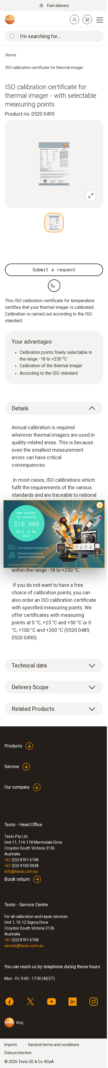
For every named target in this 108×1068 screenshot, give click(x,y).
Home (11, 55)
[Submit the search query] (11, 36)
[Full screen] (90, 195)
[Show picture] (54, 222)
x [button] (99, 505)
